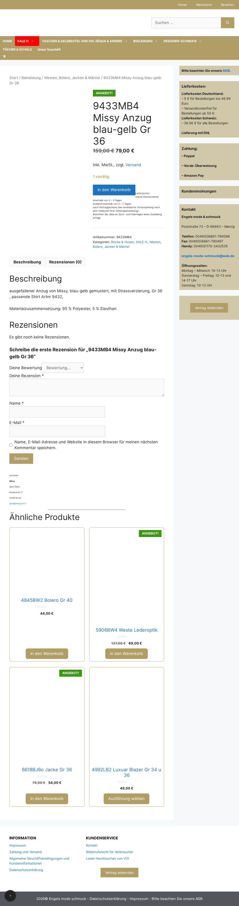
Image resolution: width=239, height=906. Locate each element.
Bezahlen (227, 5)
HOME (7, 41)
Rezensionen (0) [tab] (65, 262)
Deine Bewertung (25, 367)
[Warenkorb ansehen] (4, 56)
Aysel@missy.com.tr (17, 503)
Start (13, 78)
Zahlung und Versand (25, 852)
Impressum (17, 845)
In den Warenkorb (114, 189)
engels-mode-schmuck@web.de (208, 256)
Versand (133, 164)
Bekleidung (31, 78)
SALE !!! (23, 41)
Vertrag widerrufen (209, 308)
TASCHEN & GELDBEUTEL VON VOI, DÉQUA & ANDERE (82, 41)
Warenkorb (204, 5)
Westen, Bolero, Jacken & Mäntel (72, 78)
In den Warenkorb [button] (46, 653)
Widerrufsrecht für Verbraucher (109, 852)
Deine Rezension (26, 375)
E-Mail (17, 422)
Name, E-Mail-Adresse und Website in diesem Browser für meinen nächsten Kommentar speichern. (86, 445)
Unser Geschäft (49, 49)
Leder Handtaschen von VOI (107, 858)
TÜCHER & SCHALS (17, 49)
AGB (226, 70)
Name (16, 403)
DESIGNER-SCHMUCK (180, 41)
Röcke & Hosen (122, 242)
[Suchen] (227, 22)
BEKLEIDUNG (143, 41)
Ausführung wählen (126, 798)
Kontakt (92, 845)
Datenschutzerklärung (26, 870)
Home (182, 5)
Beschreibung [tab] (27, 262)
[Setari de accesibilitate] (10, 895)
